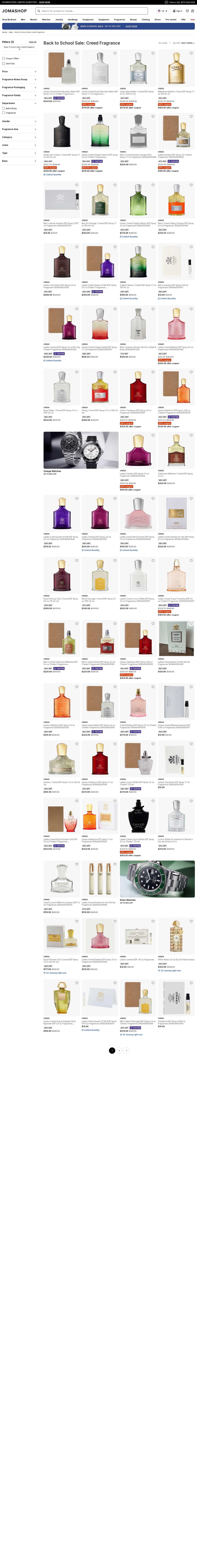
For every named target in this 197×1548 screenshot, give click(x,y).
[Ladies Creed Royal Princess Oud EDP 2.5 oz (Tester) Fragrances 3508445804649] (76, 801)
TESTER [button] (60, 98)
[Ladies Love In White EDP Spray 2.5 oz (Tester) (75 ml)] (153, 743)
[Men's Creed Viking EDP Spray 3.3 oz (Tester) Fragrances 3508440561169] (115, 623)
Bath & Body (11, 108)
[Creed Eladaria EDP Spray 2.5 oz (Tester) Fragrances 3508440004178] (153, 686)
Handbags (73, 19)
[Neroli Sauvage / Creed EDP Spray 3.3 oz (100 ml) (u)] (115, 560)
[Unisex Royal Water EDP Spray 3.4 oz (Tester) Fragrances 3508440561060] (115, 686)
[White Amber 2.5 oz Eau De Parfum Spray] (191, 921)
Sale (193, 19)
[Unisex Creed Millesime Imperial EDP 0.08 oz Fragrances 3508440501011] (191, 686)
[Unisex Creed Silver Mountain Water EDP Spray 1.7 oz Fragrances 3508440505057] (115, 53)
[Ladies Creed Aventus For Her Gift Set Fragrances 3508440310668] (115, 864)
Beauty (133, 19)
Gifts (183, 19)
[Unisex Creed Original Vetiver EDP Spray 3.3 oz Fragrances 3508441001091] (153, 185)
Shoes (158, 19)
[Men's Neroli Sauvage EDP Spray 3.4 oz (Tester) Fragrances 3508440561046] (153, 983)
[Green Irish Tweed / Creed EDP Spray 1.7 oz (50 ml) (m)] (76, 116)
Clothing (146, 19)
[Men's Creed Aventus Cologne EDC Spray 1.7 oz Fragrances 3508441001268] (153, 116)
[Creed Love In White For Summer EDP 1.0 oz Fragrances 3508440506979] (76, 864)
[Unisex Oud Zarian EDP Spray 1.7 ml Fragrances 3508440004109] (191, 743)
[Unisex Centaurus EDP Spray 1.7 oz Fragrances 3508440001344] (115, 743)
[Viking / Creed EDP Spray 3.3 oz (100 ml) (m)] (115, 372)
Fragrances (119, 19)
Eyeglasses (104, 19)
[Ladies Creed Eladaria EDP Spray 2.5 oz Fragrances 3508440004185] (191, 309)
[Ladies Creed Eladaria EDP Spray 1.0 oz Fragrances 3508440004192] (115, 921)
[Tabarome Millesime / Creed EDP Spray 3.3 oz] (191, 435)
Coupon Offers (12, 58)
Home (4, 32)
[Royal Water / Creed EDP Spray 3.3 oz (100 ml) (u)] (76, 372)
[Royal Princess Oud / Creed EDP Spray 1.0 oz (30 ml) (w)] (76, 921)
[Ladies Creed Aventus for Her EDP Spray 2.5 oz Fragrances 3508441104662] (191, 498)
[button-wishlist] (187, 11)
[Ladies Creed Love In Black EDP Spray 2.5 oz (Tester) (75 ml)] (153, 801)
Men (23, 19)
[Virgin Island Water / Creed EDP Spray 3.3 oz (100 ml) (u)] (153, 53)
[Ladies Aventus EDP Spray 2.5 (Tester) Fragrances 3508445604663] (191, 116)
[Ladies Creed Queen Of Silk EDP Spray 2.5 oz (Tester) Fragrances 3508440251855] (115, 247)
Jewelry (59, 19)
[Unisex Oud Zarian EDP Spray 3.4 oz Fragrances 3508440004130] (76, 247)
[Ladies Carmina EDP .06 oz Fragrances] (153, 921)
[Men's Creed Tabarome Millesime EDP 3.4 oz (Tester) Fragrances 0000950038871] (76, 623)
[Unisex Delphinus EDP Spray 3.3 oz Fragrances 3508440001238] (76, 686)
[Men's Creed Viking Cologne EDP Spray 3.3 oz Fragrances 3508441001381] (191, 185)
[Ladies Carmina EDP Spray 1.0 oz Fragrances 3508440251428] (153, 435)
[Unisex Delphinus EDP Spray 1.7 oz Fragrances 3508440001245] (115, 801)
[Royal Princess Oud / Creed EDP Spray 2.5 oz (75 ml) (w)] (76, 560)
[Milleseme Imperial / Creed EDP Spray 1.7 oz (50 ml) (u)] (191, 53)
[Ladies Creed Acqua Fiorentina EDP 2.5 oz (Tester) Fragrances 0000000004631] (191, 560)
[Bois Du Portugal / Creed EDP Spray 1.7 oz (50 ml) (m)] (115, 185)
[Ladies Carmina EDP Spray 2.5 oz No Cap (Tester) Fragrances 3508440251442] (76, 309)
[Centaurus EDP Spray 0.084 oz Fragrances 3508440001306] (191, 983)
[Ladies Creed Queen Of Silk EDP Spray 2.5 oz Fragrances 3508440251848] (76, 498)
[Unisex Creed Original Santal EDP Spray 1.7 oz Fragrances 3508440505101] (115, 309)
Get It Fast (10, 64)
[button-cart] (192, 11)
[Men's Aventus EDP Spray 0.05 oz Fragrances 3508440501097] (191, 247)
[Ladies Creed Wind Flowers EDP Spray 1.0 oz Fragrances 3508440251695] (153, 498)
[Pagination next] (126, 1051)
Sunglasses (88, 19)
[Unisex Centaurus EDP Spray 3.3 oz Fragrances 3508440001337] (153, 372)
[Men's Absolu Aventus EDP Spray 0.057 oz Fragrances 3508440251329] (76, 185)
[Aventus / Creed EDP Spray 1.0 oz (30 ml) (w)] (76, 743)
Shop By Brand (9, 19)
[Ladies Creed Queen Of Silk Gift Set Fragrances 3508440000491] (191, 623)
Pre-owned (171, 19)
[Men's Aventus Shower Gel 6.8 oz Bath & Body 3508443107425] (153, 309)
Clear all (32, 42)
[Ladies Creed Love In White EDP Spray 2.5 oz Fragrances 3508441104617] (153, 560)
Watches (46, 19)
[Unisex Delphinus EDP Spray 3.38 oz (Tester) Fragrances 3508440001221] (191, 372)
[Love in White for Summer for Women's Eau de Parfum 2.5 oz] (191, 801)
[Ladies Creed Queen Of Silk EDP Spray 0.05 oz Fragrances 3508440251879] (115, 983)
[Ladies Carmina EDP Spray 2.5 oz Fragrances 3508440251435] (115, 498)
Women (33, 19)
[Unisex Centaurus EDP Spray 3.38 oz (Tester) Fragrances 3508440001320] (153, 623)
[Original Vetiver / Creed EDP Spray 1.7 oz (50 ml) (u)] (153, 247)
